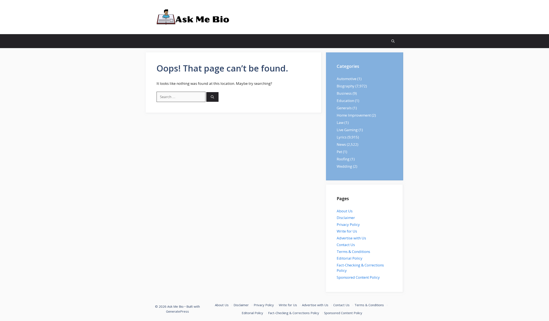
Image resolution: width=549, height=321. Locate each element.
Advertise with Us (351, 238)
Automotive (346, 78)
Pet (339, 151)
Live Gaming (347, 129)
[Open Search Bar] (393, 41)
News (341, 144)
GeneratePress (177, 311)
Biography (345, 86)
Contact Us (346, 244)
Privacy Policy (348, 224)
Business (344, 93)
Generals (344, 107)
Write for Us (347, 231)
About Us (345, 210)
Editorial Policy (349, 258)
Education (345, 100)
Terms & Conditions (353, 251)
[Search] (212, 97)
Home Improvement (354, 115)
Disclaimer (346, 217)
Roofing (343, 159)
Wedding (344, 166)
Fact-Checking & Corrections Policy (293, 313)
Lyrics (342, 137)
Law (340, 122)
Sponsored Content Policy (358, 277)
